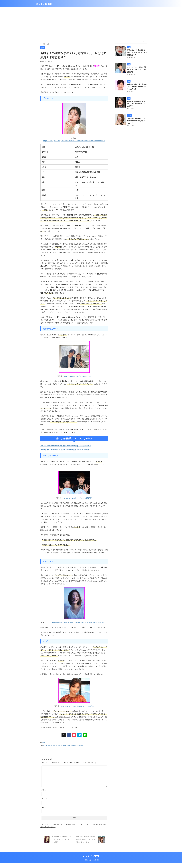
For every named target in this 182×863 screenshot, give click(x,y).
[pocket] (74, 735)
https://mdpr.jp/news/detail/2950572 (77, 376)
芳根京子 (80, 745)
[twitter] (64, 735)
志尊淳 (50, 745)
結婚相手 (73, 745)
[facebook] (69, 735)
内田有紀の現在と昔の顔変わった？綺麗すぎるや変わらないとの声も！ (137, 86)
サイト (43, 807)
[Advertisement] (91, 23)
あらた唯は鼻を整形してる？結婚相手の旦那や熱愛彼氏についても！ (137, 120)
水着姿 (58, 745)
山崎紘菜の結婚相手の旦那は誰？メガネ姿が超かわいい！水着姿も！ (137, 103)
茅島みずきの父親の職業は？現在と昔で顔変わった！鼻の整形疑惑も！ (137, 52)
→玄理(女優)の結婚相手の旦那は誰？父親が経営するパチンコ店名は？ (65, 450)
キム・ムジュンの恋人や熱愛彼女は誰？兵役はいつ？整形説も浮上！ (137, 69)
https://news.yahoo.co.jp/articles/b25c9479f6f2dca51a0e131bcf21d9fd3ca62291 (77, 622)
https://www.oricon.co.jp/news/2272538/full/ (77, 706)
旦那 (54, 745)
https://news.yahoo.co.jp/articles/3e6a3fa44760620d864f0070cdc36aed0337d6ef (74, 141)
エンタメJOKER (44, 4)
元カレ (45, 745)
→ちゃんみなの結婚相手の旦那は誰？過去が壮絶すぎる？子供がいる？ (65, 446)
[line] (85, 735)
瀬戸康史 (64, 745)
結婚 (68, 745)
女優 (43, 742)
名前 (43, 790)
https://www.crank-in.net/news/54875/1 (77, 498)
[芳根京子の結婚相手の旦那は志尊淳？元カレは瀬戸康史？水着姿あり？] (79, 735)
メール (44, 799)
